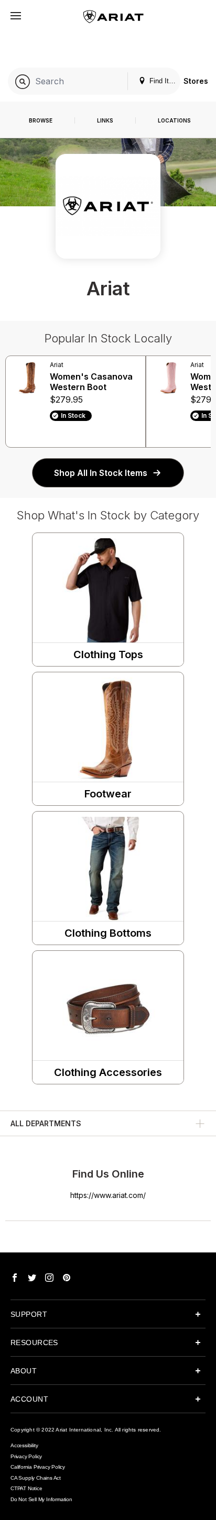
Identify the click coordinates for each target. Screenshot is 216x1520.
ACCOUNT (29, 1399)
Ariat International (78, 1430)
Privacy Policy (26, 1456)
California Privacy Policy (37, 1467)
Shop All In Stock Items (100, 473)
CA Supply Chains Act (35, 1478)
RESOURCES (34, 1342)
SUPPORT (28, 1314)
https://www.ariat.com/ (108, 1195)
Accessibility (24, 1445)
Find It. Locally (163, 81)
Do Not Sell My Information (41, 1499)
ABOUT (23, 1371)
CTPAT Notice (26, 1488)
